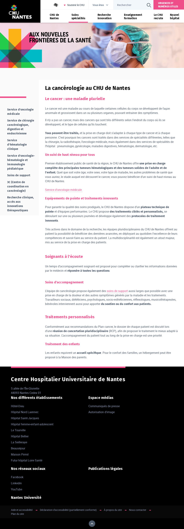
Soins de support (18, 175)
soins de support (117, 291)
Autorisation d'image (101, 412)
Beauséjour (18, 448)
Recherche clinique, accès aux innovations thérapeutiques (20, 204)
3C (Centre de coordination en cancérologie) (17, 186)
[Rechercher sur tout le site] (149, 5)
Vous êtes (98, 5)
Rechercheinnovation (105, 16)
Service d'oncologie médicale (63, 190)
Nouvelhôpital (174, 16)
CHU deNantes (54, 16)
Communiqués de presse (104, 406)
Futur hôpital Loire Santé (26, 460)
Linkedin (16, 483)
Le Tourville (18, 430)
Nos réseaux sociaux (28, 468)
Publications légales (105, 468)
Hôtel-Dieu (17, 406)
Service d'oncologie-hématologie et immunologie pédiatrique (21, 162)
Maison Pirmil (20, 454)
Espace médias (101, 397)
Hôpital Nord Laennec (24, 412)
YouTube (16, 489)
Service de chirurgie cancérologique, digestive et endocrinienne (20, 127)
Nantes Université (26, 497)
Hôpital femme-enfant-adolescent (32, 424)
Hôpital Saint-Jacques (25, 418)
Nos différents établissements (36, 397)
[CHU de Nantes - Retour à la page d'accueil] (20, 12)
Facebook (17, 477)
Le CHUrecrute (158, 16)
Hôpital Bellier (20, 436)
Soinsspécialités (78, 16)
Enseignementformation (133, 16)
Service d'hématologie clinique (17, 145)
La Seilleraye (19, 442)
